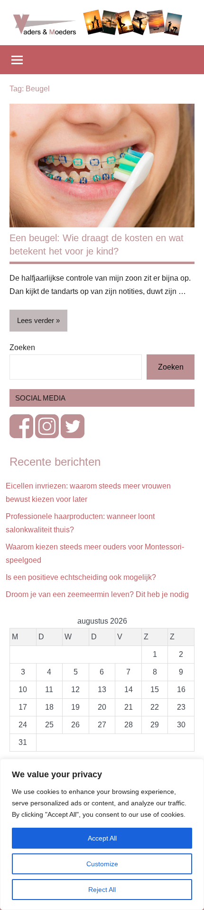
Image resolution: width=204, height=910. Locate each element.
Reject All (102, 889)
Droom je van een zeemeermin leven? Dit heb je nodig (97, 594)
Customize (102, 864)
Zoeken (22, 347)
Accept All (102, 838)
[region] (102, 834)
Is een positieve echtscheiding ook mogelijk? (81, 577)
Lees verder (35, 320)
